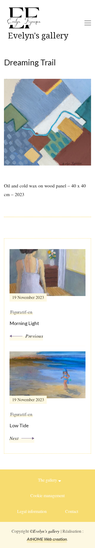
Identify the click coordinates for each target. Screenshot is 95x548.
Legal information (32, 511)
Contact (71, 511)
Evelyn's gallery (38, 35)
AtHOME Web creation (47, 538)
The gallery (47, 480)
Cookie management (47, 495)
